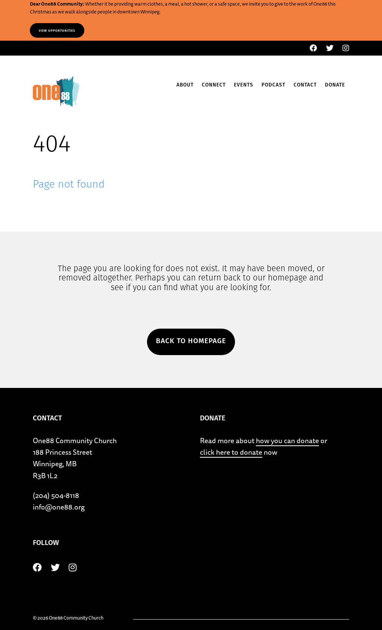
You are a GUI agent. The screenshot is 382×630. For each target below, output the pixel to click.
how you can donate (287, 440)
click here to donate (231, 452)
